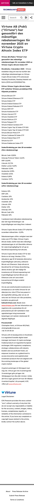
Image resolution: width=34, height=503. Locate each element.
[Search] (21, 17)
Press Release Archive (20, 491)
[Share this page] (31, 17)
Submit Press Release (17, 495)
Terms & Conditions (17, 500)
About (8, 491)
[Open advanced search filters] (26, 17)
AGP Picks (5, 3)
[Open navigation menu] (3, 17)
